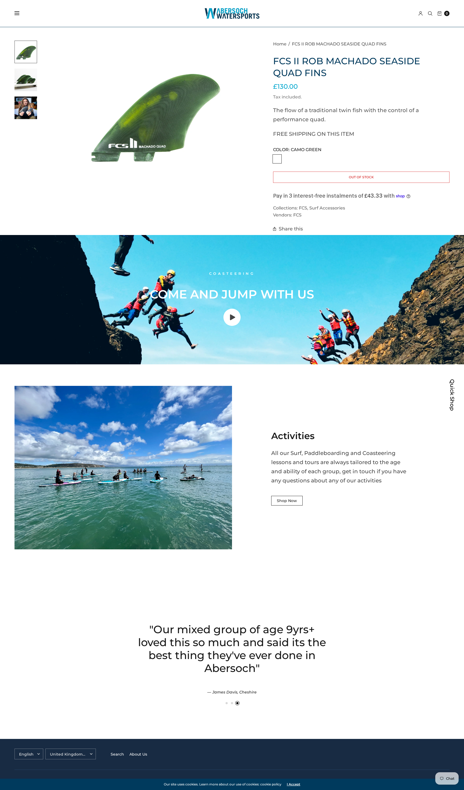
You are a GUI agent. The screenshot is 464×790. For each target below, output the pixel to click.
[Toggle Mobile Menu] (20, 13)
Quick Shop (452, 395)
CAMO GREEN (277, 158)
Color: (297, 149)
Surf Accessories (327, 208)
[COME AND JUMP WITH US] (232, 324)
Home (280, 44)
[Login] (421, 13)
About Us (138, 754)
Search (117, 754)
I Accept (293, 784)
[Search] (430, 13)
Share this (291, 229)
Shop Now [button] (287, 500)
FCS (303, 208)
